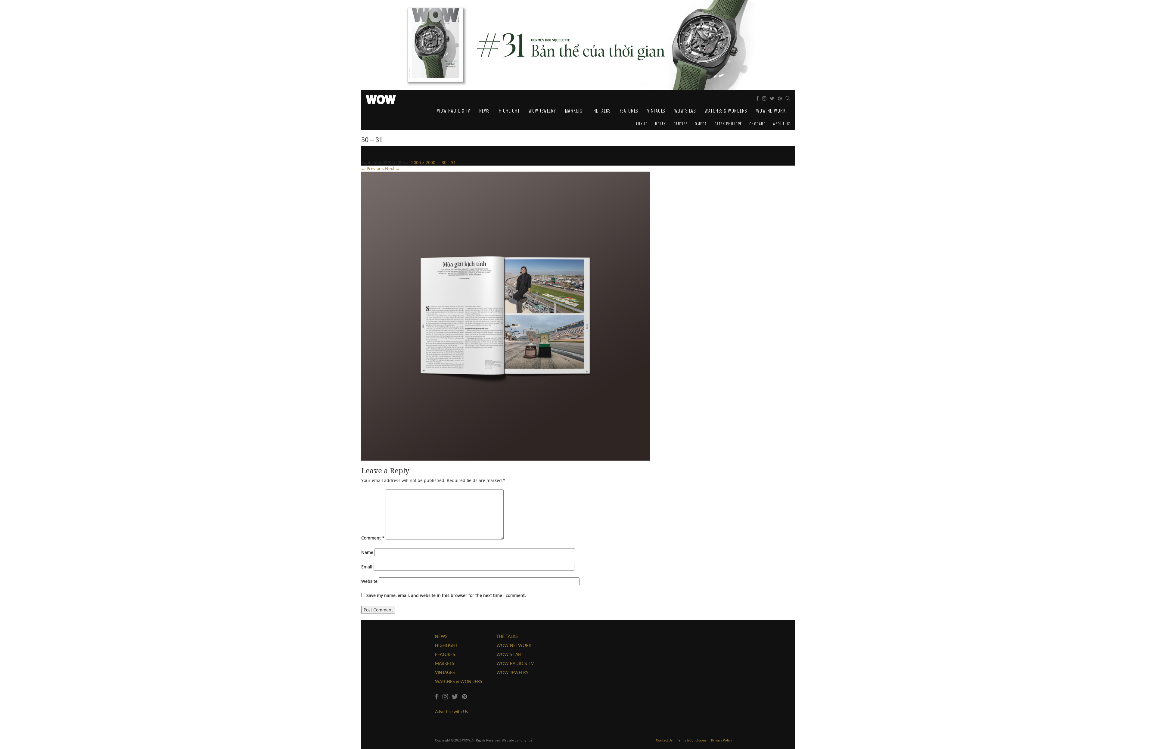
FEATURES (445, 654)
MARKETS (444, 663)
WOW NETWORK (513, 645)
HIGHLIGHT (446, 645)
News (484, 110)
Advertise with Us (451, 711)
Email (366, 567)
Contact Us (664, 740)
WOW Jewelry (542, 110)
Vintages (656, 110)
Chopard (757, 123)
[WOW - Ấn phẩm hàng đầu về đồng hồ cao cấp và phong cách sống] (380, 97)
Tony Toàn (527, 740)
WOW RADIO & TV (515, 663)
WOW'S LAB (508, 654)
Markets (574, 110)
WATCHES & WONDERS (458, 681)
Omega (701, 123)
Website (369, 581)
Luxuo (642, 123)
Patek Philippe (728, 123)
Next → (392, 168)
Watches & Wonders (726, 110)
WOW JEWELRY (512, 672)
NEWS (441, 636)
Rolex (660, 123)
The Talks (601, 110)
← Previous (372, 168)
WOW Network (771, 110)
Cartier (680, 123)
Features (629, 110)
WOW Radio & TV (453, 110)
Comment (372, 538)
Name (367, 552)
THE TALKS (507, 636)
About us (781, 123)
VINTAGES (445, 672)
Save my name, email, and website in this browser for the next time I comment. (446, 595)
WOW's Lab (685, 110)
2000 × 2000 (423, 162)
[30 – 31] (505, 316)
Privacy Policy (721, 740)
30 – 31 (449, 162)
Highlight (509, 110)
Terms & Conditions (692, 740)
